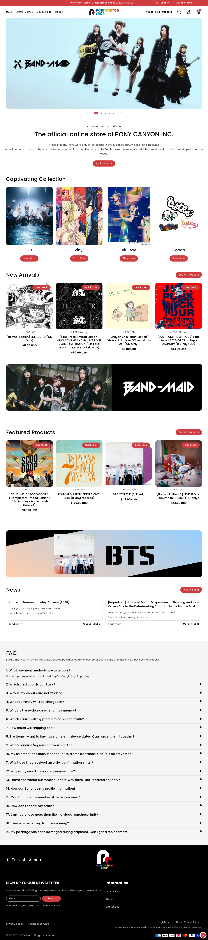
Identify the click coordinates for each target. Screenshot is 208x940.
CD (29, 250)
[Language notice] (156, 3)
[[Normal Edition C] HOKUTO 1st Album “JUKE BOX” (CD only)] (178, 463)
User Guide (112, 891)
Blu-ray (129, 250)
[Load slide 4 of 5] (109, 113)
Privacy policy (14, 924)
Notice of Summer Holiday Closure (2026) (39, 602)
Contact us (112, 906)
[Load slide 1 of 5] (96, 113)
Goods (178, 250)
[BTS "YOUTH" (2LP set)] (129, 463)
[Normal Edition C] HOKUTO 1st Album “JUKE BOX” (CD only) (179, 496)
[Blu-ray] (129, 216)
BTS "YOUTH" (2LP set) (129, 494)
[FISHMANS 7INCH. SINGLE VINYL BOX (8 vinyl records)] (79, 463)
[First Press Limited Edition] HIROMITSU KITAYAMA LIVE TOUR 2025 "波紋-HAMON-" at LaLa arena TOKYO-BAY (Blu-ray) (79, 342)
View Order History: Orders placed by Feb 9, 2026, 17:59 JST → (103, 2)
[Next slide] (120, 113)
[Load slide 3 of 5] (106, 113)
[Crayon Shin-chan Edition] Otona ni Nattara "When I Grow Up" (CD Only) (129, 340)
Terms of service (38, 924)
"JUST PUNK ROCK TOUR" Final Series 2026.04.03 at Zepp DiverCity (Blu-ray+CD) (178, 340)
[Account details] (188, 12)
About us (111, 899)
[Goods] (178, 216)
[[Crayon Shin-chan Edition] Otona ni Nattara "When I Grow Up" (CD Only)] (129, 306)
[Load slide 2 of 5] (102, 113)
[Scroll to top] (203, 935)
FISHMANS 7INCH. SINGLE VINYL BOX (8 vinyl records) (79, 496)
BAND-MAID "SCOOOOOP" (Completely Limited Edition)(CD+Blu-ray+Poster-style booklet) (29, 499)
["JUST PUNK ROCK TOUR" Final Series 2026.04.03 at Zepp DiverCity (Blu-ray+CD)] (178, 306)
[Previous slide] (88, 113)
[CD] (29, 216)
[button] (10, 12)
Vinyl (79, 250)
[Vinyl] (79, 216)
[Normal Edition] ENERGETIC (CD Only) (29, 338)
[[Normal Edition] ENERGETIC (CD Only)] (29, 306)
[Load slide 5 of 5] (113, 113)
